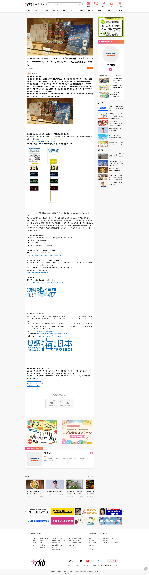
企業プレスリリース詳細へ (35, 383)
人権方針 (105, 540)
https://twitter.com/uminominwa (50, 336)
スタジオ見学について (75, 543)
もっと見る (90, 476)
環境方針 (54, 547)
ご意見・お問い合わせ (75, 538)
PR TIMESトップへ (33, 386)
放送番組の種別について (58, 540)
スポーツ (72, 10)
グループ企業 (92, 543)
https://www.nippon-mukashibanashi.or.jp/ (47, 282)
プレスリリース (93, 547)
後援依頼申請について (75, 540)
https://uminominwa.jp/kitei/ (38, 273)
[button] (25, 512)
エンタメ (90, 10)
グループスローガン (94, 538)
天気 (64, 10)
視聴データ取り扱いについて (83, 565)
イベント (45, 10)
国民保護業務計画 (57, 545)
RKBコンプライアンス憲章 (110, 543)
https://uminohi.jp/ (34, 381)
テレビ (28, 10)
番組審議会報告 (56, 543)
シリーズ (120, 10)
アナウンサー (109, 10)
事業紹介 (42, 540)
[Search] (80, 4)
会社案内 (42, 547)
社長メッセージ (44, 538)
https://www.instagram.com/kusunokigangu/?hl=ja (45, 255)
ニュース (55, 10)
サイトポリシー (69, 565)
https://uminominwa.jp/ (46, 331)
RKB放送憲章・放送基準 (58, 538)
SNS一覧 (111, 561)
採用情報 (42, 545)
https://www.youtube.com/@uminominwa (52, 334)
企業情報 (91, 540)
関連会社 (71, 545)
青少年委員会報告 (57, 550)
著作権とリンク (96, 565)
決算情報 (91, 550)
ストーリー (43, 543)
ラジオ (37, 10)
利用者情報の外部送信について (110, 565)
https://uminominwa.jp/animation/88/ (41, 141)
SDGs (99, 10)
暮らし (81, 10)
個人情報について (108, 538)
